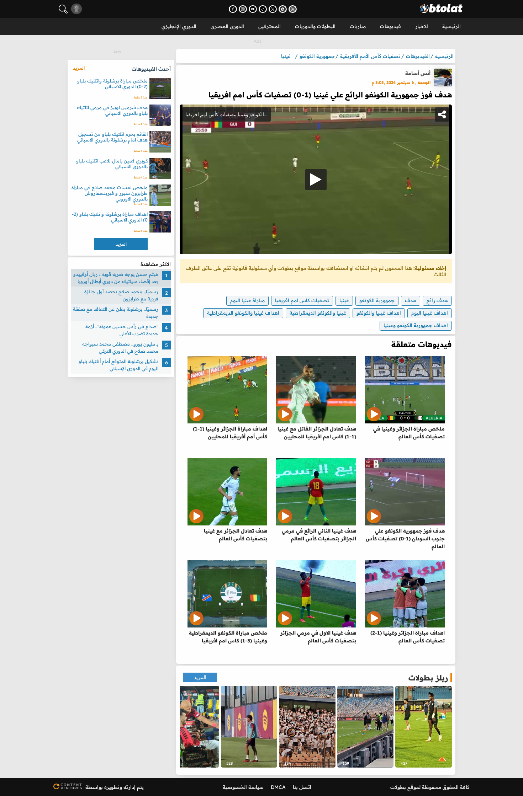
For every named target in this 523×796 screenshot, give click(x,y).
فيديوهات (390, 26)
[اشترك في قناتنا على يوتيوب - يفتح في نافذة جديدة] (253, 9)
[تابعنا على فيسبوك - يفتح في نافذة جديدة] (233, 9)
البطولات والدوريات (315, 26)
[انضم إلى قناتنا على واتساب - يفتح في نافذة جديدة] (283, 9)
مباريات (358, 26)
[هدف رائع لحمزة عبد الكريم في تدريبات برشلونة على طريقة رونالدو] (249, 727)
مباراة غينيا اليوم (247, 300)
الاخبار (421, 26)
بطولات (398, 787)
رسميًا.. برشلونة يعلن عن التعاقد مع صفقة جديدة (115, 312)
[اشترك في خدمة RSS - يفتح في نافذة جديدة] (293, 9)
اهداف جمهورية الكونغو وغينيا (416, 325)
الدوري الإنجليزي (179, 26)
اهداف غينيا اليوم (429, 313)
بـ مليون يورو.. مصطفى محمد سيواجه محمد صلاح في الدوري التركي (120, 347)
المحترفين (269, 26)
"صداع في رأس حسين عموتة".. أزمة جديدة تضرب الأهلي (121, 330)
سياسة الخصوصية (243, 787)
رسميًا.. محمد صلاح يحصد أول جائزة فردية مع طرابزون (121, 295)
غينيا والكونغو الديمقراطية (318, 313)
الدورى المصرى (227, 26)
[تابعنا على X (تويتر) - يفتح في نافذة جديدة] (273, 9)
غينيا (344, 300)
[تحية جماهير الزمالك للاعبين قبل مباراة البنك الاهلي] (365, 727)
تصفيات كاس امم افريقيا (302, 300)
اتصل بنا (302, 787)
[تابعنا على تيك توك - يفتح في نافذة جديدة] (263, 9)
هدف (410, 300)
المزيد (200, 677)
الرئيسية (451, 26)
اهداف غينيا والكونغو (378, 313)
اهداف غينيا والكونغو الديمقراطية (243, 313)
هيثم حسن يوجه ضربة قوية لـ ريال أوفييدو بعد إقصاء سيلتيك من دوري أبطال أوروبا (115, 277)
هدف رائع (437, 300)
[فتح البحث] (63, 9)
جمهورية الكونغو (377, 300)
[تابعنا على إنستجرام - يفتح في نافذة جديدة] (243, 9)
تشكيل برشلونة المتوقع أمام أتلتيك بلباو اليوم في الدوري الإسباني (118, 364)
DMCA (278, 787)
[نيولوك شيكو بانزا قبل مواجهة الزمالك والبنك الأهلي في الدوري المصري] (423, 727)
